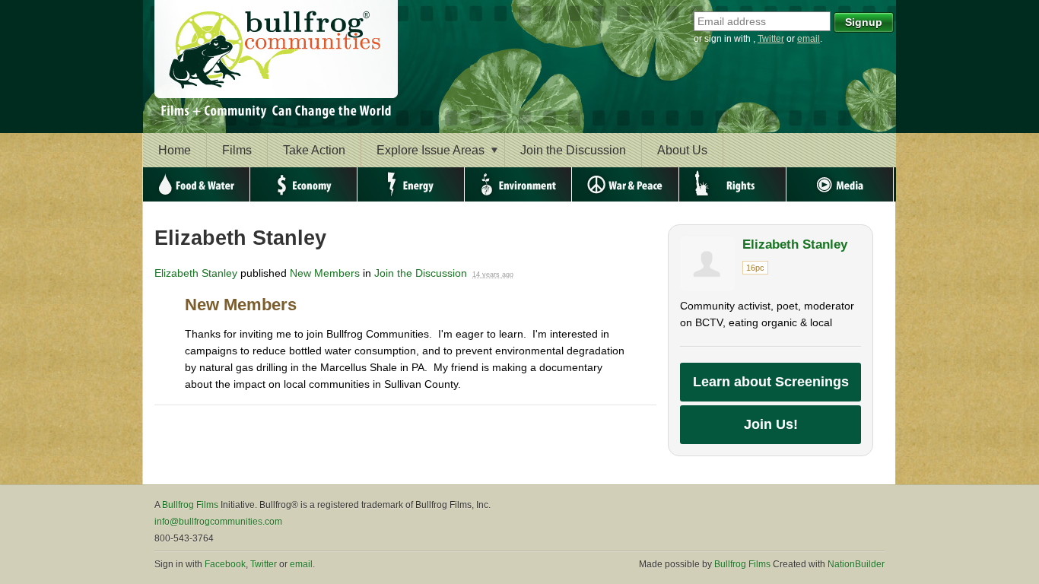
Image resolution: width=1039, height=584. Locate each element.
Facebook (225, 564)
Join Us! (771, 424)
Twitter (771, 38)
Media (840, 184)
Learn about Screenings (771, 381)
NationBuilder (856, 564)
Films (237, 150)
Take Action (314, 150)
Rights (732, 184)
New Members (325, 273)
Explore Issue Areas (431, 150)
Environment (518, 184)
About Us (682, 150)
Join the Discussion (573, 150)
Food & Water (196, 184)
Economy (303, 184)
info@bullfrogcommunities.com (218, 521)
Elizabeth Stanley (195, 273)
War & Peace (625, 184)
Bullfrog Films (190, 505)
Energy (411, 184)
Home (174, 150)
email (808, 38)
